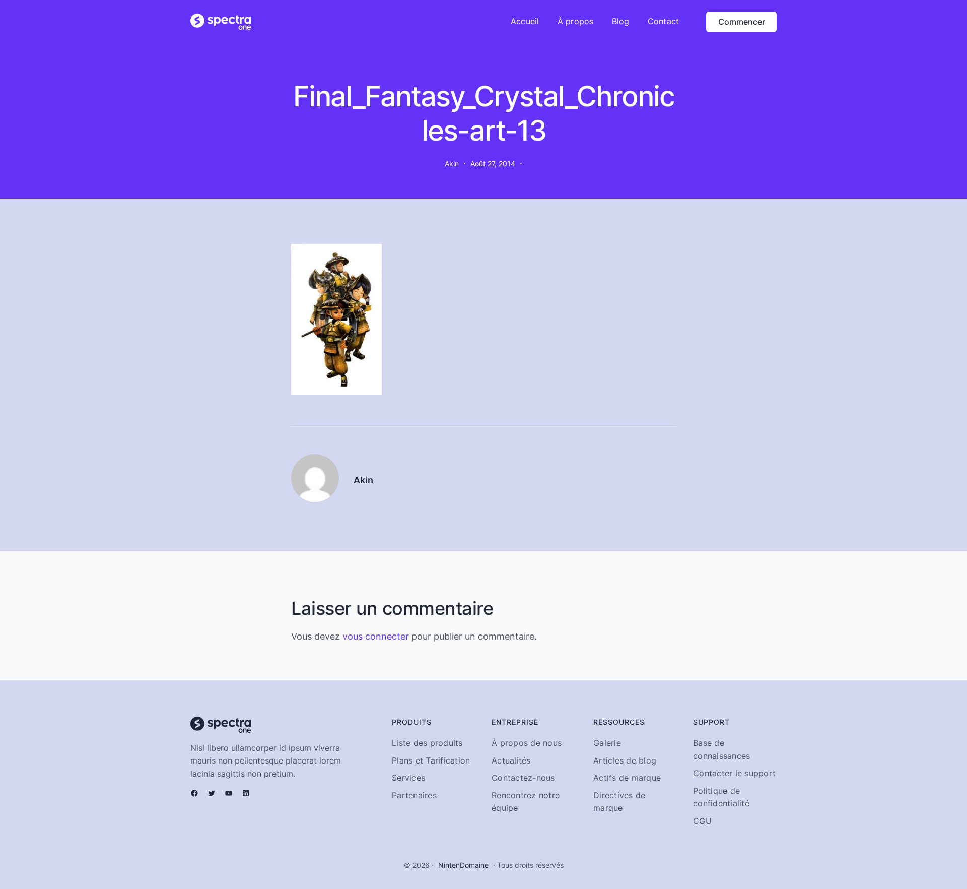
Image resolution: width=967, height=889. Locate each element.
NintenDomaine (463, 865)
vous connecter (375, 636)
